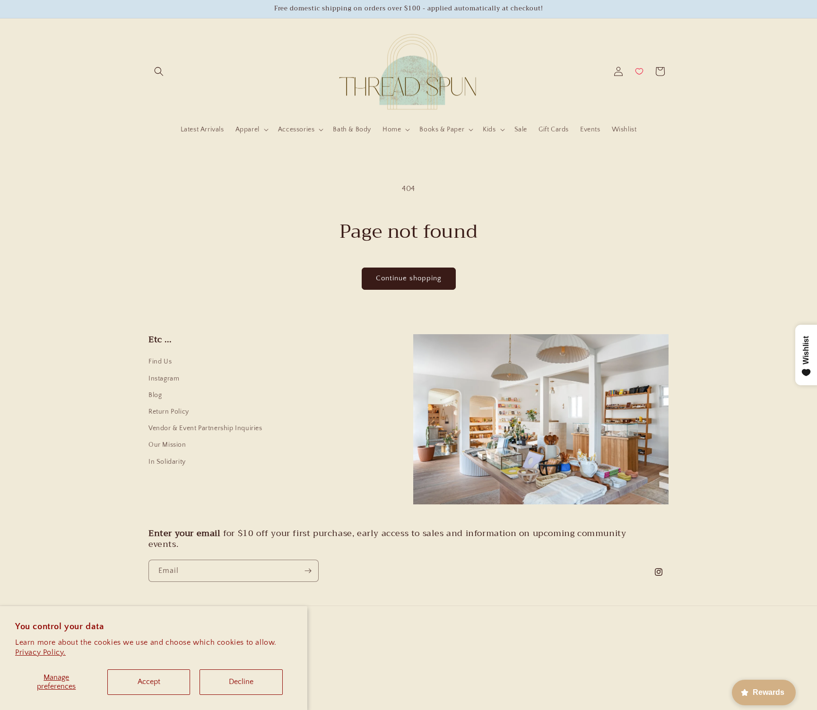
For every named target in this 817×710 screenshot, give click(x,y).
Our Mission (167, 445)
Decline (241, 681)
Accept (149, 681)
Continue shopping (409, 278)
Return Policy (168, 412)
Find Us (160, 361)
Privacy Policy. (40, 652)
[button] (158, 71)
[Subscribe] (307, 571)
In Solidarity (167, 462)
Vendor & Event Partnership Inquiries (205, 428)
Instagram (163, 378)
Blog (155, 395)
